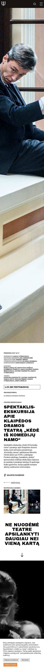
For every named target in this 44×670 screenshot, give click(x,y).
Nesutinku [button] (25, 660)
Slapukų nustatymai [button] (11, 660)
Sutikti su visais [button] (10, 665)
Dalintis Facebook (15, 475)
